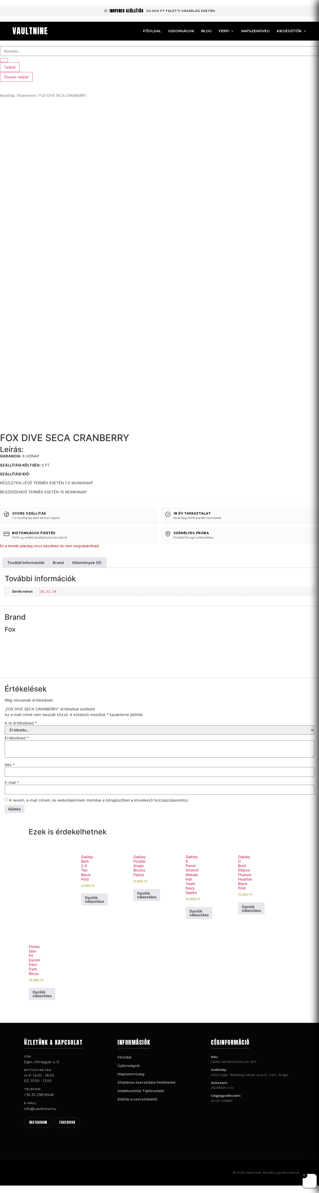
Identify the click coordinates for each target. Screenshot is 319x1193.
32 (48, 591)
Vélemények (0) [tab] (87, 562)
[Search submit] (4, 60)
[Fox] (22, 670)
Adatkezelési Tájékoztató (140, 1091)
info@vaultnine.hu (40, 1109)
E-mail (12, 782)
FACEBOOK (67, 1122)
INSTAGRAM (38, 1122)
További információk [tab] (25, 562)
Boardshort (27, 95)
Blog (206, 31)
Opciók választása (94, 899)
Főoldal (152, 31)
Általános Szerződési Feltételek (146, 1082)
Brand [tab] (58, 562)
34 (54, 591)
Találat (10, 67)
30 (42, 591)
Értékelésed (17, 738)
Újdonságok (181, 31)
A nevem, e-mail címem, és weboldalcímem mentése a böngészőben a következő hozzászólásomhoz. (99, 800)
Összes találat (16, 77)
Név (10, 765)
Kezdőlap (7, 95)
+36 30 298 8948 (39, 1095)
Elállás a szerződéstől (137, 1099)
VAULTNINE (30, 31)
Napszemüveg (255, 31)
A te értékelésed (21, 723)
